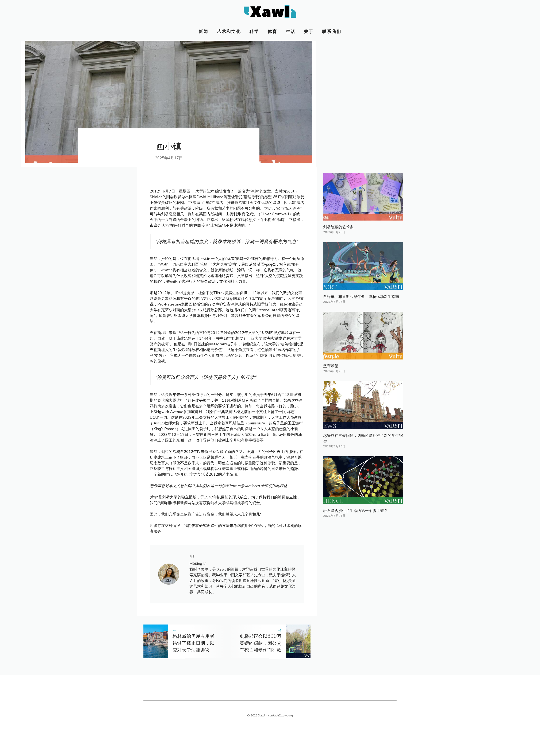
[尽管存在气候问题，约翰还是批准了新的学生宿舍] (363, 426)
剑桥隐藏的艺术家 (338, 227)
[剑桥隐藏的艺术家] (363, 217)
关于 (309, 31)
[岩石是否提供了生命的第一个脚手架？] (363, 501)
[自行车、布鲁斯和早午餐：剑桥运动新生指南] (363, 287)
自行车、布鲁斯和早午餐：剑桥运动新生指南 (361, 296)
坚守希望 (330, 366)
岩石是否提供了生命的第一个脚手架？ (355, 510)
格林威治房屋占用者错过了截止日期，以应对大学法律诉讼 (193, 643)
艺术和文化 (229, 31)
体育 (272, 31)
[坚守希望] (363, 356)
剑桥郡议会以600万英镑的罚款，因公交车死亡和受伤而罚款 (260, 643)
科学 (254, 31)
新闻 (203, 31)
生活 (291, 31)
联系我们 (332, 31)
